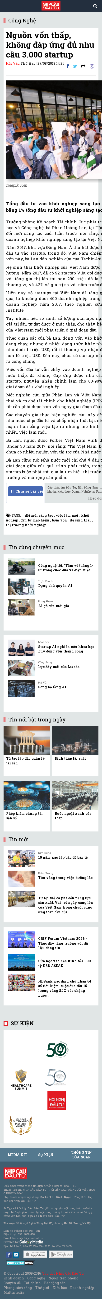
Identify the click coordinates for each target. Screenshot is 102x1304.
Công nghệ (36, 1278)
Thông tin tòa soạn (81, 1154)
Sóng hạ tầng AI (52, 687)
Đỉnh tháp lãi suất (70, 758)
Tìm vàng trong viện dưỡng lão (65, 877)
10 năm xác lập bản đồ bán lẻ (63, 857)
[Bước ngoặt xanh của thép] (75, 795)
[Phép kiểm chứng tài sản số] (27, 795)
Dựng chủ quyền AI (55, 585)
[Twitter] (75, 66)
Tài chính (32, 1283)
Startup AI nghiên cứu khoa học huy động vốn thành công (66, 649)
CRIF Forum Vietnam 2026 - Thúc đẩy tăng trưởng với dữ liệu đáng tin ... (63, 943)
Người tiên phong (63, 1278)
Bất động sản (55, 1283)
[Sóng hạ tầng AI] (21, 688)
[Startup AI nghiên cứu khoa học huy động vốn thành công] (21, 648)
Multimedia (14, 1292)
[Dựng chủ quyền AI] (21, 586)
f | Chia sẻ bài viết (27, 491)
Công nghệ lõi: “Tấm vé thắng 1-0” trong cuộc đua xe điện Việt (65, 568)
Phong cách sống (18, 1287)
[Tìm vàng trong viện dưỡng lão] (21, 879)
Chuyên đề (12, 1283)
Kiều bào (60, 1287)
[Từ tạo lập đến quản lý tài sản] (27, 740)
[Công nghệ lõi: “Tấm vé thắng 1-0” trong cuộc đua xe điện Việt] (21, 566)
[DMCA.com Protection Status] (20, 1262)
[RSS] (83, 66)
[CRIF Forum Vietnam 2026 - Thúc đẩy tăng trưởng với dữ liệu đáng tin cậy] (21, 939)
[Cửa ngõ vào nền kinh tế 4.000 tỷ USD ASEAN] (21, 962)
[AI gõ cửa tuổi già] (21, 607)
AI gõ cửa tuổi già (53, 606)
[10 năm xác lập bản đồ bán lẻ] (21, 858)
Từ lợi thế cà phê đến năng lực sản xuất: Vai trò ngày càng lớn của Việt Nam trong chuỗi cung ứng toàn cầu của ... (65, 905)
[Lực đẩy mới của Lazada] (21, 668)
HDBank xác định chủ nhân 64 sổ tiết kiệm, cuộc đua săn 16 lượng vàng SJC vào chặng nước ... (64, 988)
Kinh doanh (14, 1278)
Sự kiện (22, 1023)
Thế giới (42, 1287)
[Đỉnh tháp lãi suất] (75, 740)
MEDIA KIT (17, 1154)
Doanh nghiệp (82, 1287)
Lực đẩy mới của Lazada (58, 666)
